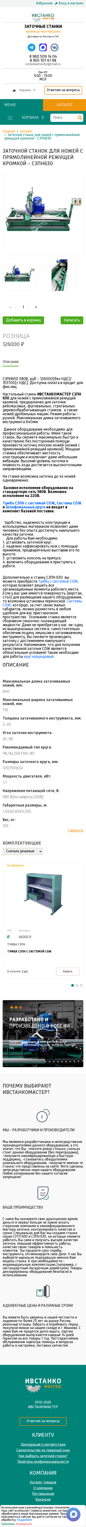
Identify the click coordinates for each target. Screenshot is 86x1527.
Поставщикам (43, 1494)
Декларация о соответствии (43, 1445)
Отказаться (24, 1524)
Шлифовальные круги (25, 507)
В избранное (15, 865)
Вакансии (43, 1500)
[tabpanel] (43, 1033)
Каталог (65, 105)
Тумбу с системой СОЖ (58, 582)
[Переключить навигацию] (10, 118)
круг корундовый (39, 657)
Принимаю (8, 1524)
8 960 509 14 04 (43, 57)
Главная (9, 131)
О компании (43, 1488)
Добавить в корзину (23, 320)
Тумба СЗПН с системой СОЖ (29, 503)
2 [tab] (77, 985)
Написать (72, 320)
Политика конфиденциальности (43, 1462)
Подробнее (24, 1520)
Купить (68, 971)
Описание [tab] (11, 362)
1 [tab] (72, 985)
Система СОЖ (69, 503)
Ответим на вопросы (63, 90)
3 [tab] (81, 985)
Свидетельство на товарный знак (43, 1450)
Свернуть (75, 830)
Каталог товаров (43, 1482)
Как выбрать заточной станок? (43, 1456)
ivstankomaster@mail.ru (43, 64)
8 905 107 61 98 (43, 61)
